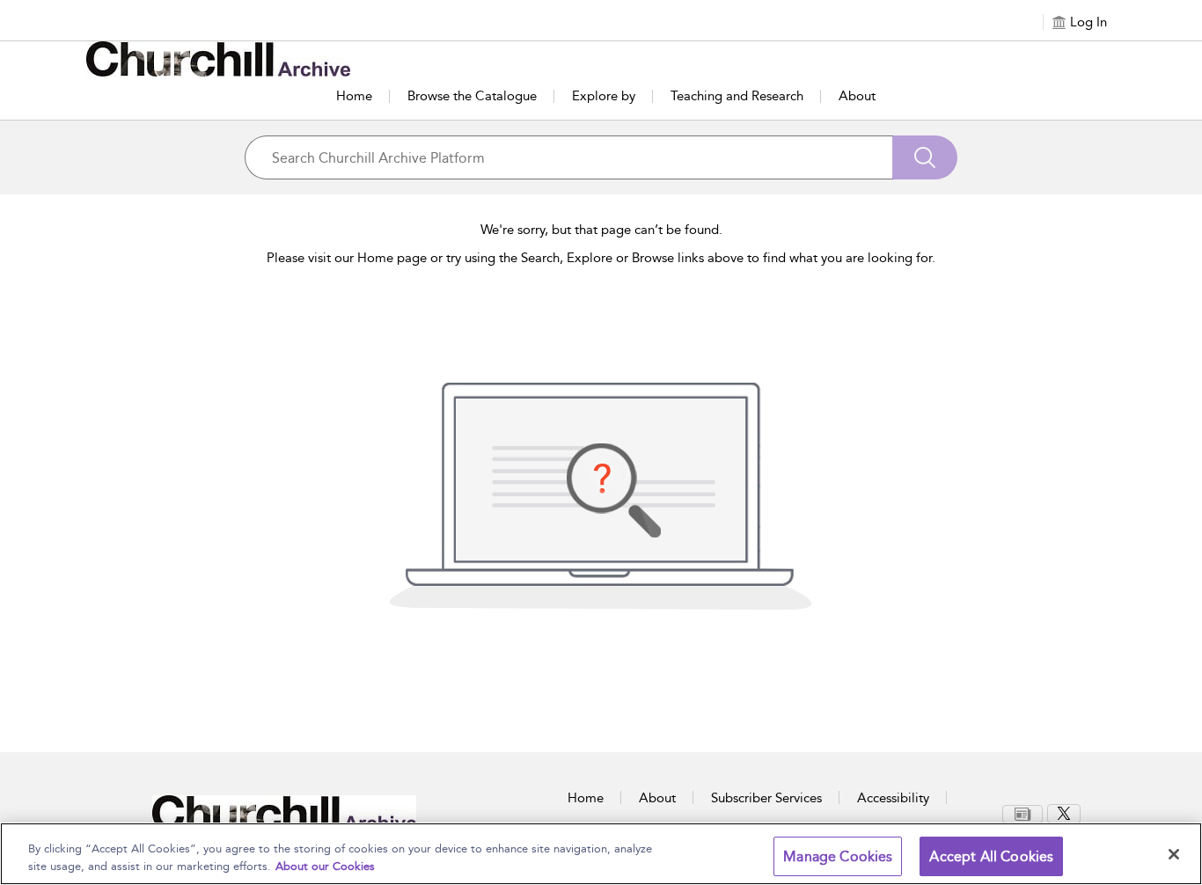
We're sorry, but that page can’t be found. (601, 230)
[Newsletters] (1022, 814)
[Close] (1173, 854)
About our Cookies (325, 866)
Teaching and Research (737, 96)
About (857, 96)
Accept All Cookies (991, 856)
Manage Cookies (837, 856)
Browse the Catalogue (472, 96)
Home (354, 96)
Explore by (603, 96)
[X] (1064, 813)
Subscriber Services (766, 798)
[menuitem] (1024, 814)
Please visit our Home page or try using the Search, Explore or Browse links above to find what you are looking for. (601, 258)
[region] (601, 854)
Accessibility (893, 798)
